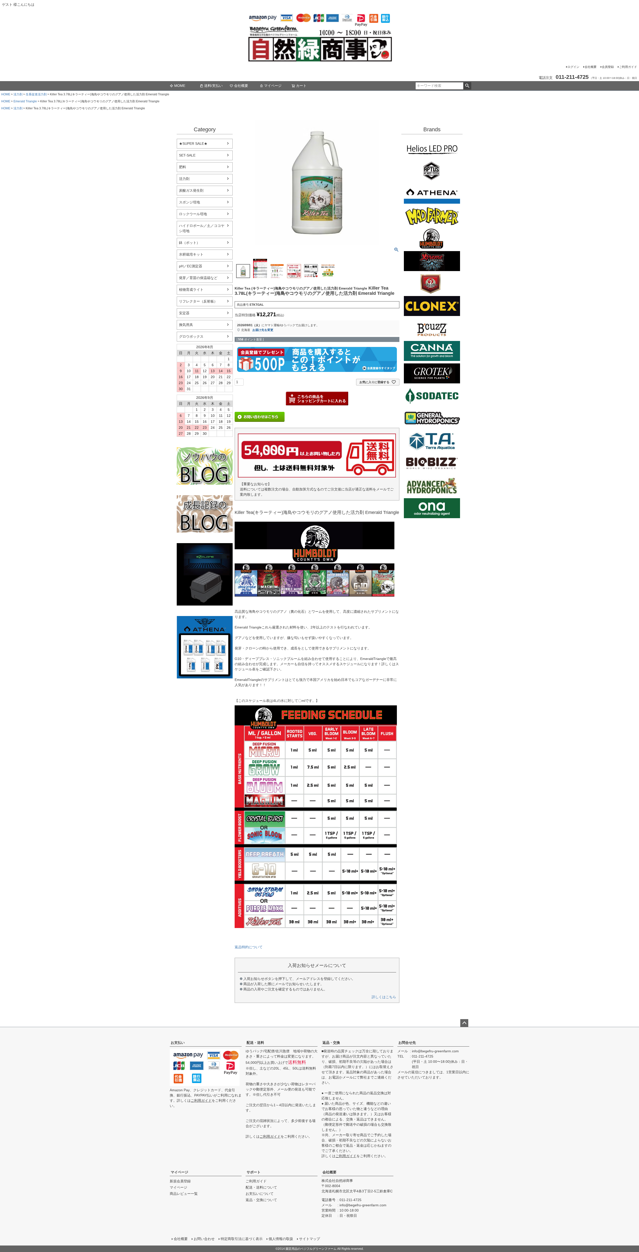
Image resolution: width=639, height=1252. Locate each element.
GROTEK (432, 373)
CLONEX (432, 306)
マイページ (273, 86)
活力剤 (17, 94)
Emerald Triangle (25, 101)
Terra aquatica (432, 441)
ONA (432, 508)
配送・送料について (261, 1187)
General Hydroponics (432, 418)
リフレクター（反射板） (198, 301)
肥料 (182, 167)
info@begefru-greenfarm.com (435, 1051)
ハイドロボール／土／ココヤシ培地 (201, 228)
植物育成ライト (191, 290)
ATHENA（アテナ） (432, 194)
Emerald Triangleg (432, 239)
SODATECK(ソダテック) (432, 396)
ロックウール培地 (193, 214)
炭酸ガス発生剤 (191, 190)
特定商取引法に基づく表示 (242, 1239)
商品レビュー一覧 (184, 1194)
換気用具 (186, 325)
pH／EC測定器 (190, 266)
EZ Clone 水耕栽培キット (205, 574)
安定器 (184, 313)
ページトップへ (464, 1023)
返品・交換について (261, 1200)
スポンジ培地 (189, 202)
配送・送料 (255, 1043)
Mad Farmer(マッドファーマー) (432, 216)
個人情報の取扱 (281, 1239)
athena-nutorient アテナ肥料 (205, 647)
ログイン (573, 67)
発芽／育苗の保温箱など (198, 278)
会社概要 (591, 67)
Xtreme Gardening (432, 261)
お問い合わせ (204, 1239)
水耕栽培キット (191, 254)
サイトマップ (309, 1239)
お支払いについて (260, 1194)
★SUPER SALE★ (193, 144)
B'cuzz (432, 328)
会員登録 (608, 67)
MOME (179, 86)
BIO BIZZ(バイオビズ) (432, 463)
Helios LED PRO (432, 149)
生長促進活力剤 (36, 94)
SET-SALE (187, 155)
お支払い (178, 1043)
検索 (467, 85)
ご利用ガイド (628, 67)
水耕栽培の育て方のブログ (205, 514)
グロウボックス (191, 336)
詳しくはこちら (384, 997)
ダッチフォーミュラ (432, 486)
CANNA (432, 351)
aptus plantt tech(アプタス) (432, 171)
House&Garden (432, 284)
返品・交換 (331, 1043)
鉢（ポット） (189, 243)
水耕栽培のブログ (205, 466)
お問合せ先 (407, 1043)
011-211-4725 (422, 1056)
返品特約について (249, 947)
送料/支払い (213, 86)
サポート (254, 1172)
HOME (5, 94)
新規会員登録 (180, 1181)
